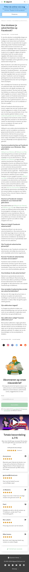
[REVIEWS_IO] (25, 456)
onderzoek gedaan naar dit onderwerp (12, 116)
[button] (27, 5)
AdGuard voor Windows (7, 152)
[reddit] (25, 345)
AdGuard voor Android (20, 205)
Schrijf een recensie (15, 549)
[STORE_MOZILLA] (25, 504)
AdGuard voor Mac (21, 152)
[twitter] (3, 345)
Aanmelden (14, 405)
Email (2, 395)
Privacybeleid (15, 409)
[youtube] (21, 345)
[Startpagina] (8, 2)
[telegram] (16, 345)
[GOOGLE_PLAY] (25, 490)
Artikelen (9, 20)
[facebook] (12, 345)
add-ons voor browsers (13, 187)
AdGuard (3, 20)
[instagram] (8, 345)
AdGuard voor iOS (8, 207)
